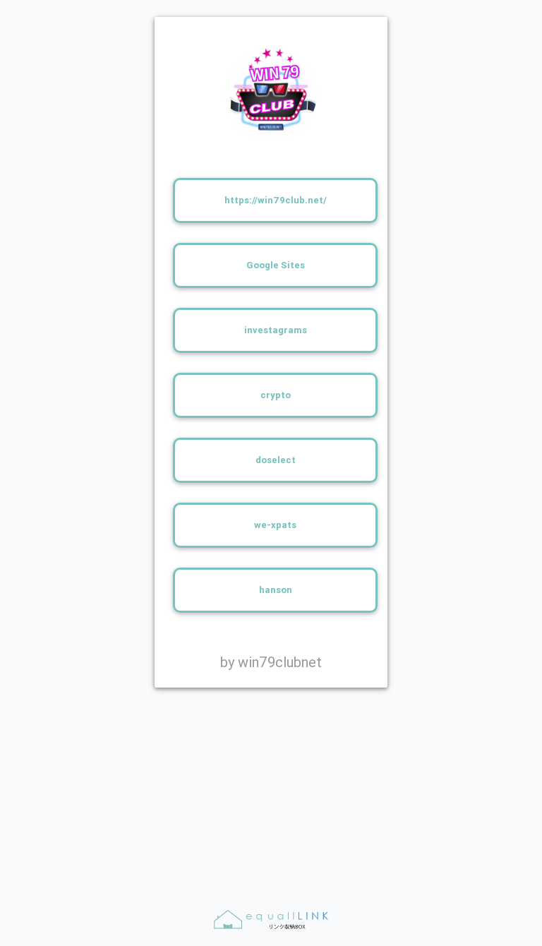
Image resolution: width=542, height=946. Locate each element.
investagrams (275, 330)
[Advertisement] (271, 787)
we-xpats (275, 525)
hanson (275, 590)
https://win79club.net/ (275, 200)
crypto (275, 395)
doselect (275, 460)
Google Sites (275, 265)
